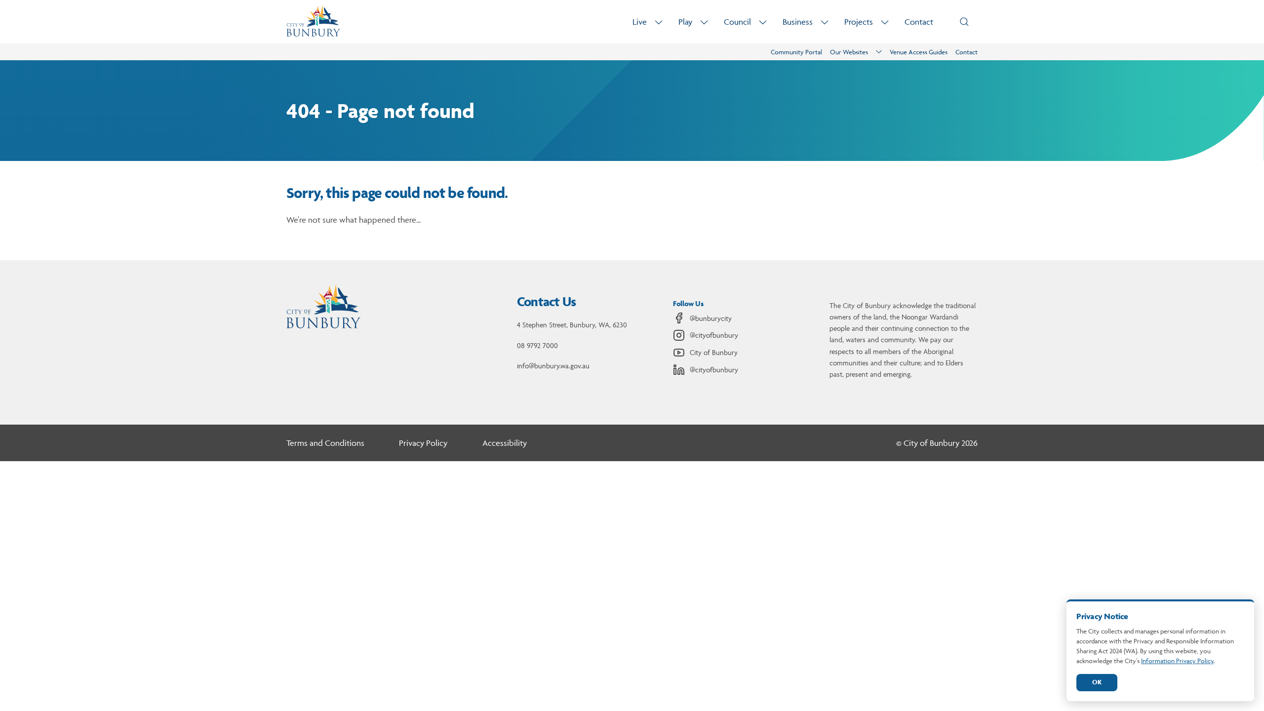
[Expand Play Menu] (704, 22)
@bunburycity (711, 318)
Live (639, 22)
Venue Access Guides (919, 52)
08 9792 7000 (537, 345)
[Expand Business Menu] (825, 22)
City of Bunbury (714, 352)
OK (1097, 682)
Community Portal (796, 52)
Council (737, 22)
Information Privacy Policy (1177, 661)
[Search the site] (964, 21)
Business (798, 22)
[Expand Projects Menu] (885, 22)
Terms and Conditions (325, 443)
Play (685, 22)
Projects (858, 22)
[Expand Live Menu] (659, 22)
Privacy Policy (423, 443)
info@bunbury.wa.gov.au (553, 365)
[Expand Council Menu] (763, 22)
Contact (919, 22)
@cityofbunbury (714, 335)
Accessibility (504, 443)
